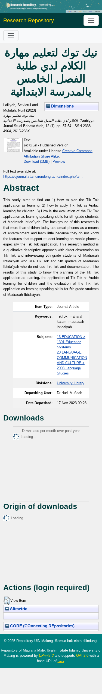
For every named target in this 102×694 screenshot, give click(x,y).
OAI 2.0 (82, 655)
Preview (58, 161)
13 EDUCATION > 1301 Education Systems (71, 342)
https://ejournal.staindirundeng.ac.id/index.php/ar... (43, 176)
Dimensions (62, 106)
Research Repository (28, 20)
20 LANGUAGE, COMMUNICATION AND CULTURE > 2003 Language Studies (72, 362)
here (61, 661)
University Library (70, 383)
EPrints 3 (46, 655)
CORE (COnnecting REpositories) (42, 626)
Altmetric (18, 609)
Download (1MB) (37, 161)
